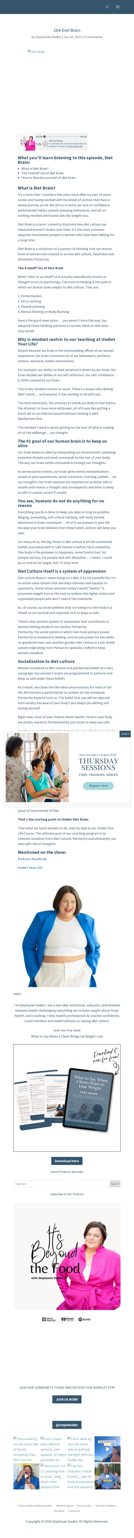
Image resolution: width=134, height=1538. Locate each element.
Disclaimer (59, 1510)
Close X (125, 733)
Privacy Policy (84, 1505)
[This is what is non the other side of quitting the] (81, 1449)
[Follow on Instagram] (70, 1411)
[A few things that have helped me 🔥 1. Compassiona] (108, 1449)
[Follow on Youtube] (63, 1411)
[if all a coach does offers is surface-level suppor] (53, 1449)
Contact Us (74, 1510)
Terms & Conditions (105, 1505)
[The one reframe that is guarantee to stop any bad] (108, 1476)
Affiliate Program (64, 1505)
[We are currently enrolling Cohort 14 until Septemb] (26, 1476)
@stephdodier (67, 1425)
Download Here (67, 1161)
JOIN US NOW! (67, 1399)
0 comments (93, 37)
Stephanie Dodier (48, 37)
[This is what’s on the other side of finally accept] (26, 1449)
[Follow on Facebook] (56, 1411)
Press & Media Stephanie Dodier (35, 1505)
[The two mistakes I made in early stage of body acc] (81, 1476)
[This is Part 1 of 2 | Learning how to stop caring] (53, 1476)
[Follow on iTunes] (77, 1411)
